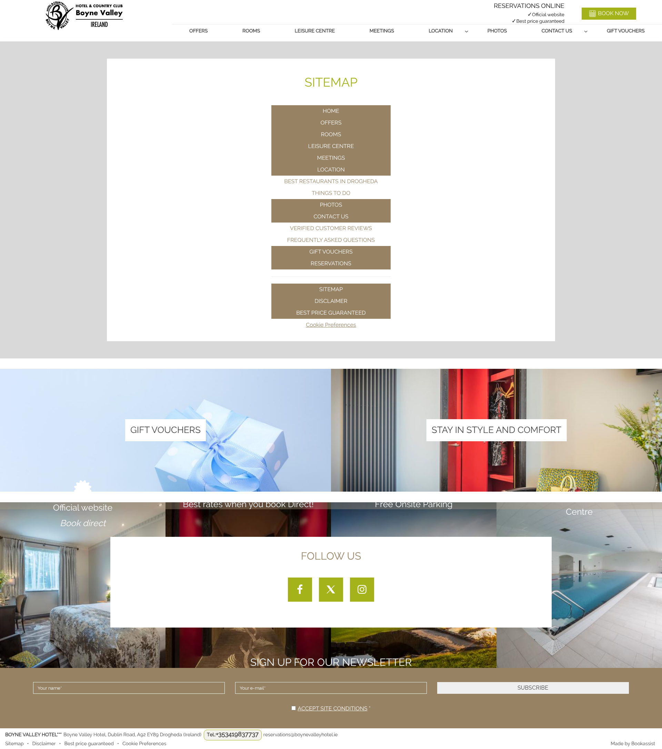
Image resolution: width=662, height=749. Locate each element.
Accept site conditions (332, 708)
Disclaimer (330, 301)
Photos (497, 31)
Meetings (382, 31)
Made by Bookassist (633, 744)
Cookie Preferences (331, 325)
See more (165, 438)
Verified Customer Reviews (331, 228)
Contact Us (557, 31)
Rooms (251, 31)
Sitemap (331, 289)
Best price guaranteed (331, 312)
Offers (198, 31)
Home (331, 111)
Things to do (331, 193)
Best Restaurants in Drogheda (331, 181)
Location (441, 31)
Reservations (331, 263)
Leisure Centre (315, 31)
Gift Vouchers (626, 31)
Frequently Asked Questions (331, 240)
